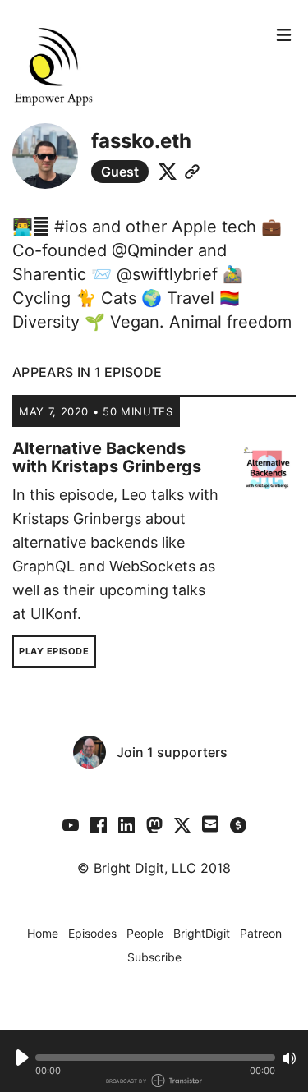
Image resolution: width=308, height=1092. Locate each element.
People (144, 933)
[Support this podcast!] (238, 824)
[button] (155, 1057)
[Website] (192, 172)
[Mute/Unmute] (289, 1058)
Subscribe (154, 957)
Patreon (261, 933)
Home (42, 933)
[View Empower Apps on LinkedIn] (126, 824)
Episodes (92, 933)
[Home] (140, 66)
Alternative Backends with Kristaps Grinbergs (106, 457)
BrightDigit (201, 933)
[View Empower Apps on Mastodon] (154, 824)
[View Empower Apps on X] (182, 824)
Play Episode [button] (54, 651)
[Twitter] (168, 172)
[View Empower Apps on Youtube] (70, 824)
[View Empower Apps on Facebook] (98, 824)
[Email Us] (210, 822)
